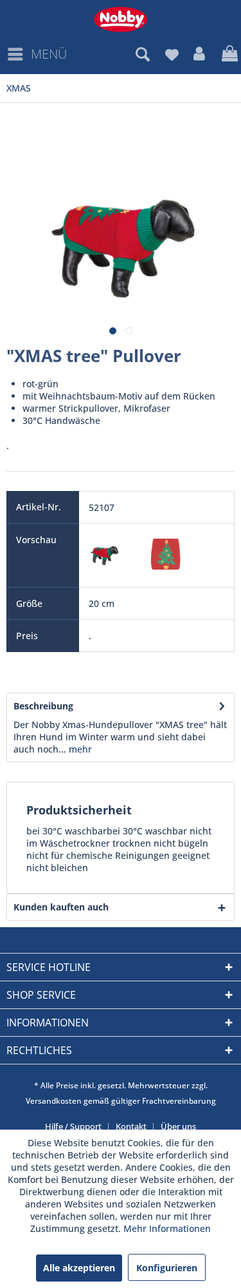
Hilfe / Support (73, 1126)
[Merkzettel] (171, 54)
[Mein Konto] (200, 54)
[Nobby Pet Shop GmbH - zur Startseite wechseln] (120, 19)
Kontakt (131, 1126)
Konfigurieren (166, 1268)
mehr (79, 749)
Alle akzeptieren (79, 1268)
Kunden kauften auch (61, 907)
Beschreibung (43, 706)
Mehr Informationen (167, 1228)
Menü (49, 53)
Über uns (178, 1126)
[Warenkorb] (228, 54)
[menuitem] (36, 54)
